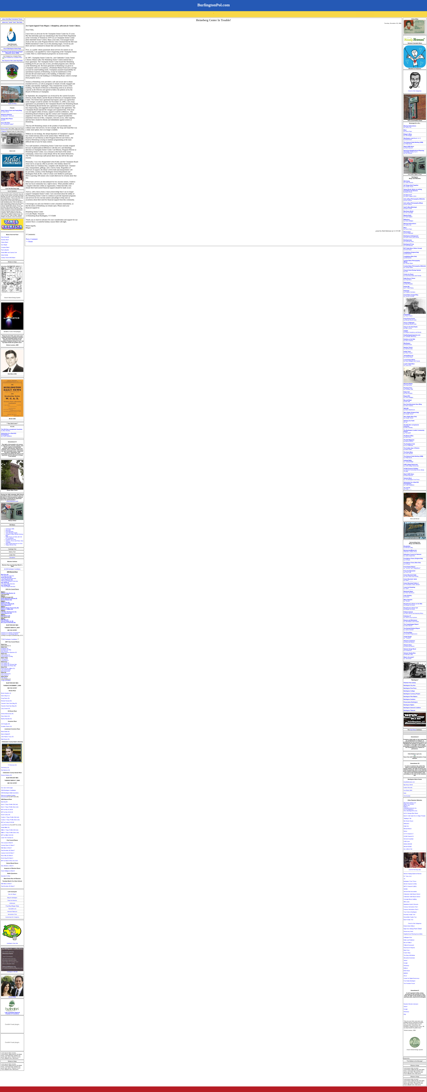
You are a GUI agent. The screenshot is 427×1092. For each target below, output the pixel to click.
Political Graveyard (409, 945)
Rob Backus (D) (5, 770)
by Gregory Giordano (409, 291)
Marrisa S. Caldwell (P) (7, 604)
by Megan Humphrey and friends (412, 331)
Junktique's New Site (12, 943)
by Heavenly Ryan (409, 240)
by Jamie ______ (410, 579)
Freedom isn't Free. (11, 539)
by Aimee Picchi (413, 191)
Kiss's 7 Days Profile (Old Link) (9, 804)
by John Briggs (408, 134)
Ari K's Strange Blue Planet (411, 813)
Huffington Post (408, 937)
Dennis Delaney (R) (6, 775)
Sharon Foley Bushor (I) (8, 593)
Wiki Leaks (407, 901)
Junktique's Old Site (12, 971)
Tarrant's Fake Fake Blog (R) (9, 703)
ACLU (405, 975)
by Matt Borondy (408, 348)
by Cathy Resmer (408, 181)
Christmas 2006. (10, 528)
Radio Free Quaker (409, 804)
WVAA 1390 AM (408, 844)
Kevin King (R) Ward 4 (7, 858)
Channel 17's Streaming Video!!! (9, 634)
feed (14, 22)
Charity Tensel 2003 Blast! (8, 257)
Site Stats (19, 22)
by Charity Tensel (411, 186)
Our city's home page (7, 787)
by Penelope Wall (408, 388)
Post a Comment (31, 239)
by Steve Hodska (409, 339)
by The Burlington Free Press (412, 478)
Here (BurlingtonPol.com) (410, 810)
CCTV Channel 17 (408, 809)
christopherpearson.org (410, 808)
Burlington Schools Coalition (412, 707)
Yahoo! (13, 53)
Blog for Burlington (12, 897)
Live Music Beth (408, 790)
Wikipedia (8, 53)
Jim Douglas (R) (5, 724)
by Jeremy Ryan (408, 356)
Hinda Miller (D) (5, 827)
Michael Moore (408, 828)
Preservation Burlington (411, 702)
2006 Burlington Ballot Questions (10, 793)
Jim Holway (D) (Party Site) (8, 665)
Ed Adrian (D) (4, 648)
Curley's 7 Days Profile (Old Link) (10, 817)
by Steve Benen (411, 625)
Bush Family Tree (408, 919)
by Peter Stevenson (409, 592)
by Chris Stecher (408, 452)
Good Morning (9, 531)
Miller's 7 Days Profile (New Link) (10, 832)
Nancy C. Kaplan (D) (7, 609)
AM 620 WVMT (408, 846)
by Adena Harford (409, 440)
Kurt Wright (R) (5, 663)
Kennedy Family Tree (409, 914)
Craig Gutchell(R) (6, 680)
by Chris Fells (409, 571)
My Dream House (408, 821)
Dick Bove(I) (4, 651)
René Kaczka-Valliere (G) (8, 668)
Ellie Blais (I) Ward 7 (6, 848)
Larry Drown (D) (5, 708)
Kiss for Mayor (12, 894)
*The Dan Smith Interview (8, 584)
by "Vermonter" (409, 658)
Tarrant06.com (12, 908)
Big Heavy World (408, 784)
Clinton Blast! (4, 242)
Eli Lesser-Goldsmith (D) (8, 622)
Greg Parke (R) (5, 698)
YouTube (4, 51)
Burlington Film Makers (410, 696)
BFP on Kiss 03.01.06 (7, 812)
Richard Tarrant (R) (6, 701)
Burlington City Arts (409, 685)
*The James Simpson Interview (9, 581)
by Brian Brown (408, 344)
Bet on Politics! (408, 942)
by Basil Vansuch (409, 147)
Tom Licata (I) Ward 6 (7, 842)
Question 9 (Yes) (5, 876)
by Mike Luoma (411, 327)
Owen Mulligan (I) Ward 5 (8, 871)
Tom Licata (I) (5, 675)
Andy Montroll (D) (6, 673)
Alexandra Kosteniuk (409, 958)
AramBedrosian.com (409, 782)
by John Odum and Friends (411, 575)
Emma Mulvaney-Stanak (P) (9, 598)
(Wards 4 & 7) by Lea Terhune (414, 152)
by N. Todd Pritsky (409, 287)
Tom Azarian (407, 796)
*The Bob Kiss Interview (7, 576)
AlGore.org (407, 805)
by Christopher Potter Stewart (412, 584)
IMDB (17, 53)
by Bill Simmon (411, 253)
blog (405, 1014)
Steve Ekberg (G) (6, 605)
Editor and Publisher (409, 940)
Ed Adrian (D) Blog (6, 649)
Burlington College (409, 691)
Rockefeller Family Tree (410, 917)
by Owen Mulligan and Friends (412, 360)
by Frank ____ (408, 488)
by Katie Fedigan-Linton (410, 195)
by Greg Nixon (409, 279)
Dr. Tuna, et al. (408, 876)
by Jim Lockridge (408, 212)
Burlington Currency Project (412, 693)
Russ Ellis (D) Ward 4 (7, 855)
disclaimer (15, 19)
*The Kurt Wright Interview (8, 586)
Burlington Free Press (410, 688)
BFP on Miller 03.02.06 (7, 835)
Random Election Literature (411, 1004)
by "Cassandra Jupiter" (7, 123)
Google (9, 51)
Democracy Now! (408, 931)
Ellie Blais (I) (4, 620)
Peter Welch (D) (5, 716)
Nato (405, 793)
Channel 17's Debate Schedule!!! (10, 632)
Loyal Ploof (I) (5, 660)
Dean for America (12, 900)
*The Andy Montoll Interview (8, 578)
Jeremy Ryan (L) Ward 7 (8, 845)
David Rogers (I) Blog (7, 656)
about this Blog (6, 19)
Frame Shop (407, 952)
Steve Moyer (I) (5, 695)
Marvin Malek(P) (5, 734)
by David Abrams (409, 244)
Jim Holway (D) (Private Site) (9, 664)
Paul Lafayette (5, 250)
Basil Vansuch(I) (5, 671)
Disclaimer (12, 557)
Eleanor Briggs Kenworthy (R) (10, 608)
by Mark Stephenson (409, 409)
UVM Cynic (407, 841)
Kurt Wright (4, 244)
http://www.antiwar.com (410, 802)
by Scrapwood (410, 649)
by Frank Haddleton (8, 435)
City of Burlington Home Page (12, 48)
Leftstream (12, 903)
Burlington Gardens (409, 699)
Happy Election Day (11, 544)
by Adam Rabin (411, 448)
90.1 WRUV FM (408, 849)
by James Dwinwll (412, 629)
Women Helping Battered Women (412, 873)
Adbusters (406, 823)
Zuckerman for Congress (12, 917)
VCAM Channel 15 (409, 836)
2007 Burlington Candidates (9, 639)
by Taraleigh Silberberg (412, 335)
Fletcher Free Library (410, 682)
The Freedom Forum (409, 983)
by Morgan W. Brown (413, 604)
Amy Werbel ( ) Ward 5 (7, 865)
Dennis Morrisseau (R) (7, 713)
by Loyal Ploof (409, 364)
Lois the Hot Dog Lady (415, 869)
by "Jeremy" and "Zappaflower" (412, 567)
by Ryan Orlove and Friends (411, 236)
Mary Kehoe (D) (5, 616)
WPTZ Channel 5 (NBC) (410, 886)
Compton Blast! (5, 247)
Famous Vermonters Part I (411, 907)
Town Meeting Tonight (11, 532)
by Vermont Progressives (410, 633)
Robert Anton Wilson (409, 926)
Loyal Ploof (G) (5, 825)
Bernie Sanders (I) (6, 693)
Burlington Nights (409, 705)
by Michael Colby (408, 546)
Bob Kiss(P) (4, 802)
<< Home (29, 241)
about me (5, 22)
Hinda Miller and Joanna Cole (9, 252)
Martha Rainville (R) (6, 718)
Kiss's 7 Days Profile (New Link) (9, 807)
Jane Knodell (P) (5, 655)
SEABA (406, 889)
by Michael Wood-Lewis (410, 319)
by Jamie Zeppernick (412, 555)
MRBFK (406, 973)
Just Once (413, 729)
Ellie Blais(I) (4, 677)
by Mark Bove (408, 436)
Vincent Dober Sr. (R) (7, 621)
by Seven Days (408, 130)
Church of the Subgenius (414, 91)
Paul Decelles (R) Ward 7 (8, 850)
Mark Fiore (407, 950)
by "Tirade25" (408, 637)
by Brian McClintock (409, 641)
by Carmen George (411, 295)
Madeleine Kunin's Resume (411, 904)
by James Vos (410, 126)
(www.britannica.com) (12, 501)
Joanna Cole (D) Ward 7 (7, 853)
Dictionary (15, 51)
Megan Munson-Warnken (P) (9, 652)
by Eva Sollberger (408, 232)
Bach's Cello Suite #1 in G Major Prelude (414, 816)
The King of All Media (409, 955)
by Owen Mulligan (408, 220)
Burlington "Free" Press (410, 881)
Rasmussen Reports (409, 947)
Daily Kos (406, 826)
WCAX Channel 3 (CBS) (410, 884)
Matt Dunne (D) (5, 739)
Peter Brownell (5, 237)
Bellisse (406, 806)
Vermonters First (12, 914)
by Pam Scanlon (408, 392)
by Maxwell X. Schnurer (7, 115)
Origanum (4, 131)
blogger (20, 51)
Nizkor (405, 831)
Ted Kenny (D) (5, 767)
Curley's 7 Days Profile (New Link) (10, 819)
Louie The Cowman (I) (7, 837)
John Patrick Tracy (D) (7, 736)
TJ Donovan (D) (12, 765)
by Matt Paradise (408, 283)
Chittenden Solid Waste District (412, 894)
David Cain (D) (5, 602)
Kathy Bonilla (4, 255)
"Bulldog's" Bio (407, 818)
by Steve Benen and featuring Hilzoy (413, 612)
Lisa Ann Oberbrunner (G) (8, 612)
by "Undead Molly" (409, 461)
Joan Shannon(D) (6, 669)
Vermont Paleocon (12, 911)
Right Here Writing (413, 928)
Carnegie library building (410, 899)
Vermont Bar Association (410, 891)
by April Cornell (410, 207)
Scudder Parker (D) (6, 726)
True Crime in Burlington (410, 912)
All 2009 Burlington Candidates (12, 569)
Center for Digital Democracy (411, 978)
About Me (8, 530)
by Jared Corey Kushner (410, 616)
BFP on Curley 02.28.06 (7, 822)
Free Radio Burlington (409, 981)
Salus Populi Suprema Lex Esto (14, 543)
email (10, 22)
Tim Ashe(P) (4, 659)
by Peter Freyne (408, 315)
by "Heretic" (408, 600)
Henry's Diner (4, 128)
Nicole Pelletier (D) (6, 600)
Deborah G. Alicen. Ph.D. (410, 551)
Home (20, 19)
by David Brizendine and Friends (412, 275)
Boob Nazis (407, 970)
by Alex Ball (408, 400)
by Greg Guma (408, 384)
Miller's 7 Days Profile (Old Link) (9, 830)
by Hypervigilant (408, 216)
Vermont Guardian (408, 839)
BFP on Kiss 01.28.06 (7, 809)
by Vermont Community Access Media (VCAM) (414, 470)
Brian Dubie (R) (5, 731)
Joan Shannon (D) (6, 613)
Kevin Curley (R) (5, 814)
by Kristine (408, 596)
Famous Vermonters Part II (411, 909)
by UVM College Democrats (411, 465)
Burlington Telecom (409, 710)
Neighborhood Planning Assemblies (413, 934)
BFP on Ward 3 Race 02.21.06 (9, 860)
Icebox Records (408, 787)
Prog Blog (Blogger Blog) (12, 906)
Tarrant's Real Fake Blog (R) (9, 706)
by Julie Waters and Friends (411, 621)
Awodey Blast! (5, 239)
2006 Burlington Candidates (8, 790)
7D (404, 878)
